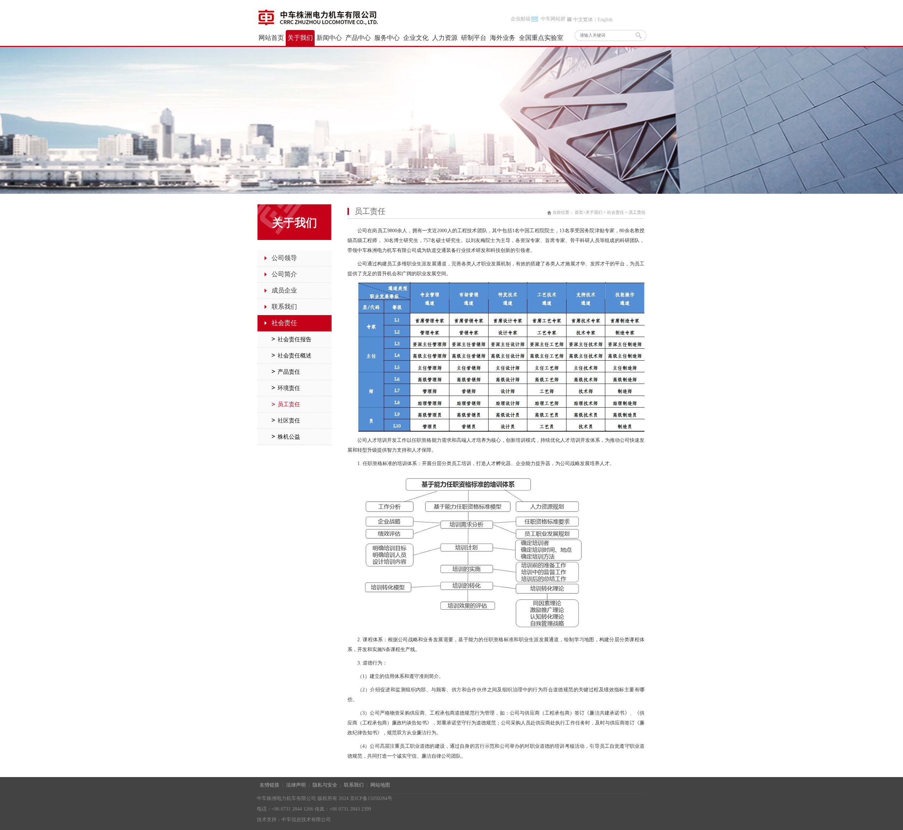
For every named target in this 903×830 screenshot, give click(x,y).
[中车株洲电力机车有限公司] (325, 16)
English (605, 19)
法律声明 (296, 785)
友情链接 (269, 785)
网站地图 (380, 785)
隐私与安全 (325, 785)
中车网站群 (553, 19)
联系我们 (354, 785)
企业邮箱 (521, 19)
